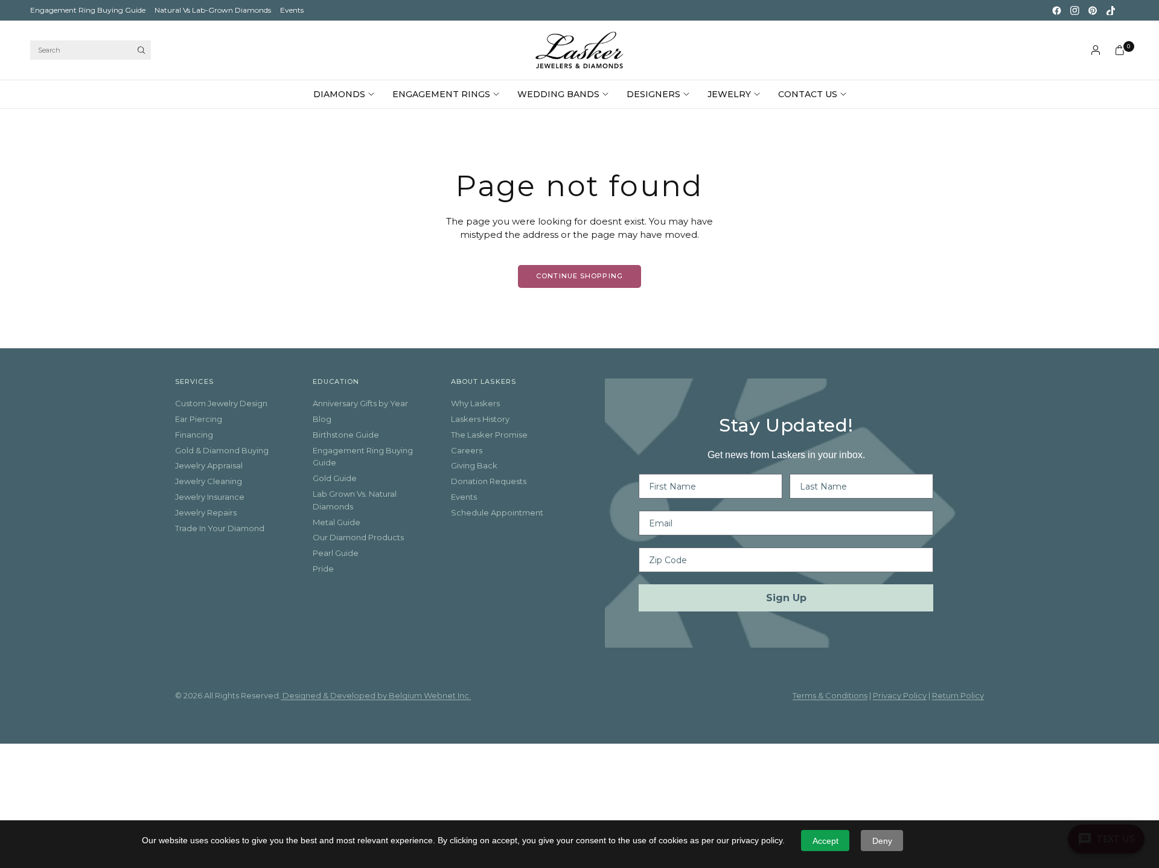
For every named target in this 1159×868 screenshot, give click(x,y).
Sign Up (786, 598)
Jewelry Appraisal (209, 465)
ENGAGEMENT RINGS (441, 94)
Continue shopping (579, 276)
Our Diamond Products (358, 537)
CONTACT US (807, 94)
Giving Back (474, 465)
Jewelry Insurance (209, 497)
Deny (882, 841)
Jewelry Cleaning (208, 481)
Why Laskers (475, 403)
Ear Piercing (198, 419)
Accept (825, 841)
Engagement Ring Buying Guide (87, 9)
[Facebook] (1056, 10)
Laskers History (480, 419)
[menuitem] (87, 10)
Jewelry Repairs (206, 512)
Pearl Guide (336, 553)
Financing (194, 434)
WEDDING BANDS (558, 94)
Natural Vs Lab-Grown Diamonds (213, 9)
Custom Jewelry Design (221, 403)
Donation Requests (488, 481)
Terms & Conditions (830, 695)
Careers (466, 450)
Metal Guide (336, 522)
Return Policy (958, 695)
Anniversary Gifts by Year (360, 403)
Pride (323, 568)
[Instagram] (1074, 10)
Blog (322, 419)
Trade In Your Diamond (219, 528)
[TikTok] (1111, 10)
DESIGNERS (653, 94)
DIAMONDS (339, 94)
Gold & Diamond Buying (222, 450)
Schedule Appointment (497, 512)
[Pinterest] (1093, 10)
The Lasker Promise (489, 434)
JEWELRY (729, 94)
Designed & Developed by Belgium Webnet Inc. (376, 695)
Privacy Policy (900, 695)
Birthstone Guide (346, 434)
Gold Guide (335, 478)
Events (292, 9)
